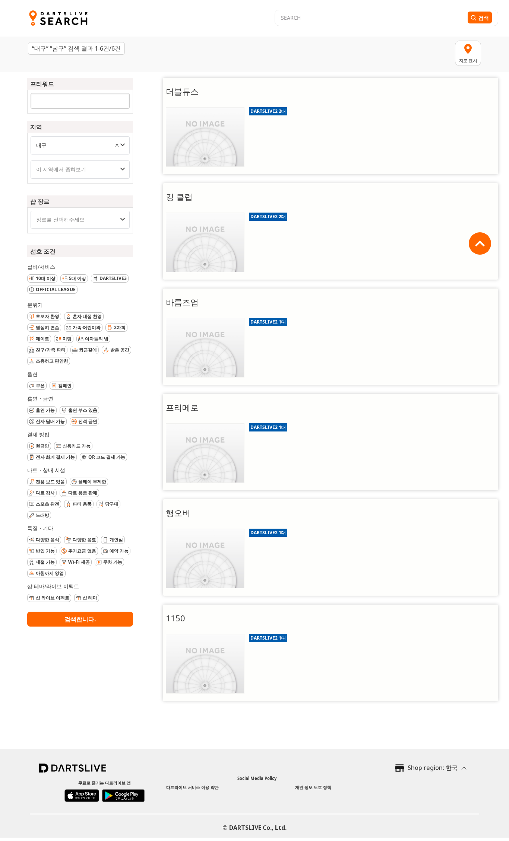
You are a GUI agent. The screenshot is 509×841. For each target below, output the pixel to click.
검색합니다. (80, 619)
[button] (117, 145)
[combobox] (80, 145)
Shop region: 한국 (433, 768)
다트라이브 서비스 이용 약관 (192, 787)
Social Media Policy (256, 778)
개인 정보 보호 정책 (313, 787)
